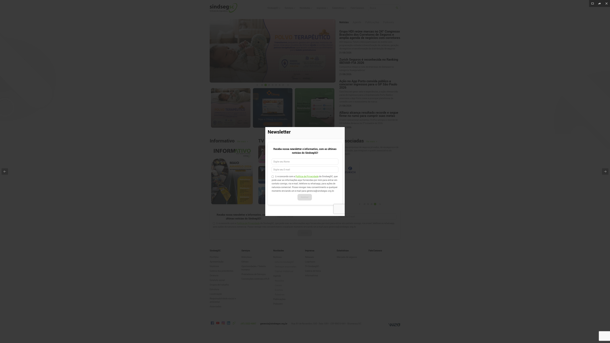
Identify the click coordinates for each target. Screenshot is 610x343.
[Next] (605, 171)
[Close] (606, 3)
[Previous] (5, 171)
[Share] (599, 3)
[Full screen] (592, 3)
